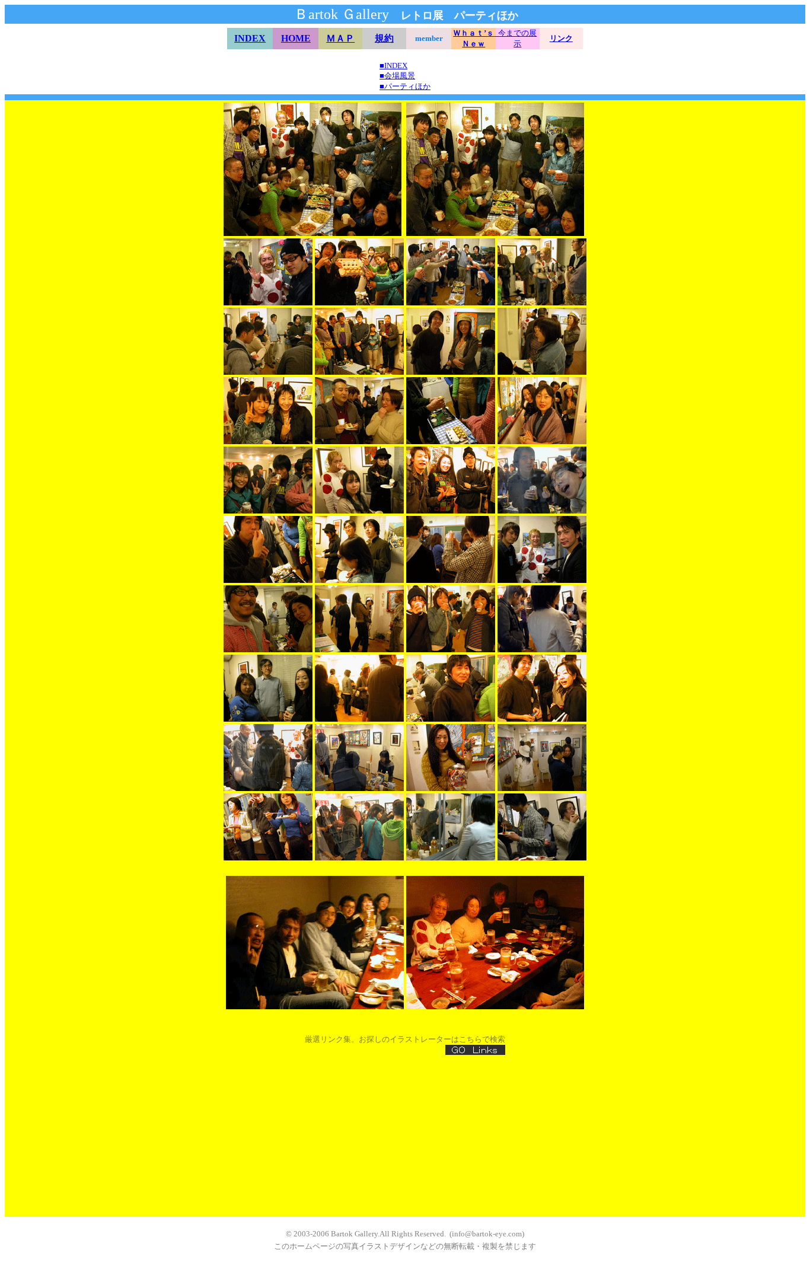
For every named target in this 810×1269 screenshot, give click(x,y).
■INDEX (393, 65)
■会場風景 (397, 75)
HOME (296, 38)
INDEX (250, 38)
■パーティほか (405, 86)
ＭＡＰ (340, 38)
